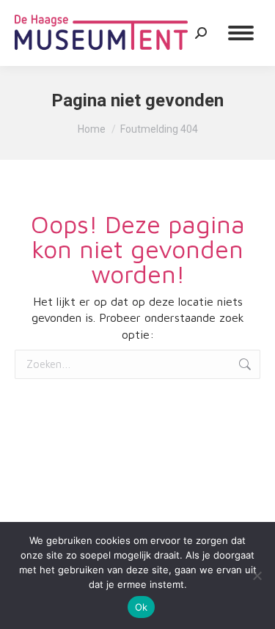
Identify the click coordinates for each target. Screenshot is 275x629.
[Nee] (256, 575)
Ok (141, 607)
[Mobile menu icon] (240, 33)
